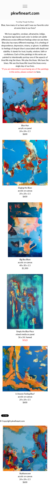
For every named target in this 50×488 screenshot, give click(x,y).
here (38, 72)
